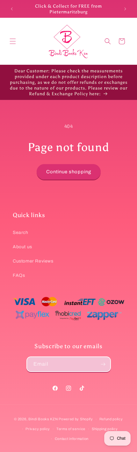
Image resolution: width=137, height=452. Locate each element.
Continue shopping (68, 171)
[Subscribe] (103, 364)
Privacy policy (37, 429)
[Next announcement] (125, 9)
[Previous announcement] (12, 9)
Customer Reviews (33, 261)
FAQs (19, 275)
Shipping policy (105, 429)
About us (22, 246)
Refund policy (111, 419)
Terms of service (70, 429)
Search (20, 232)
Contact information (72, 439)
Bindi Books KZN (43, 419)
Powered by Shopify (76, 419)
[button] (13, 41)
